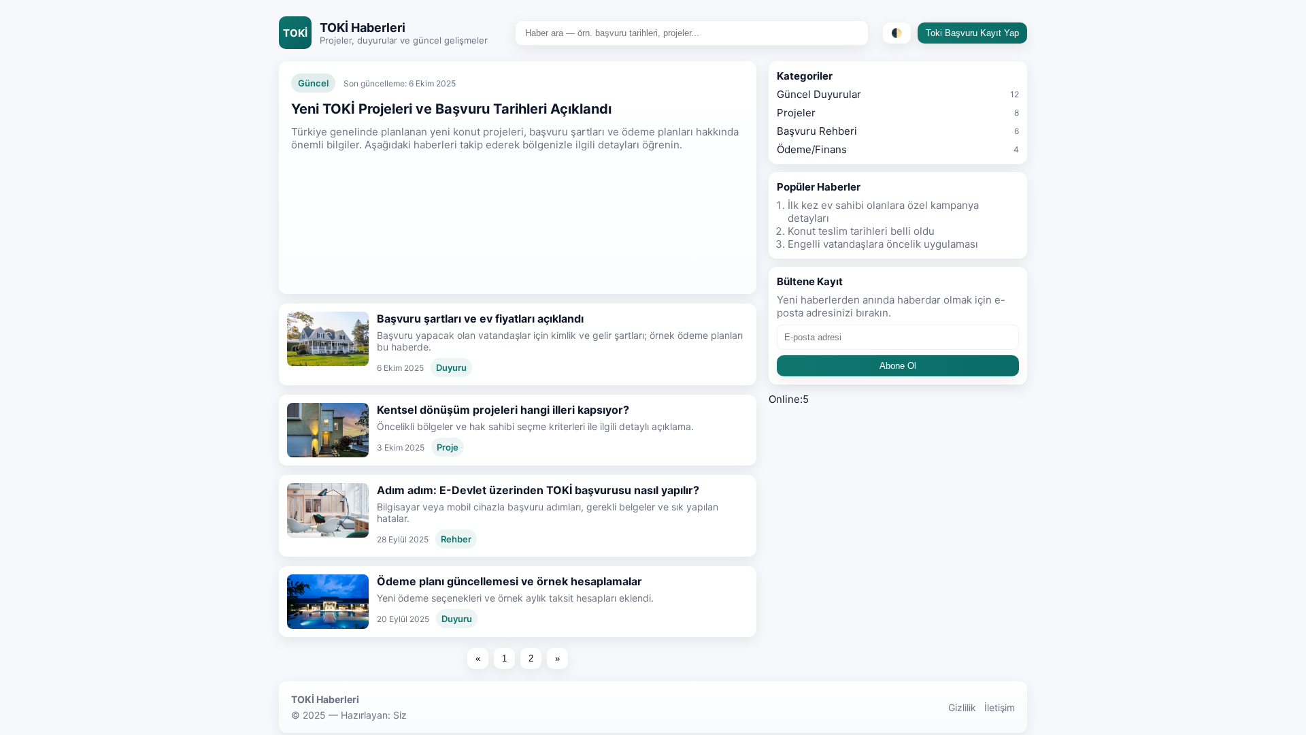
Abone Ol (898, 366)
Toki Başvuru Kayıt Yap (972, 33)
